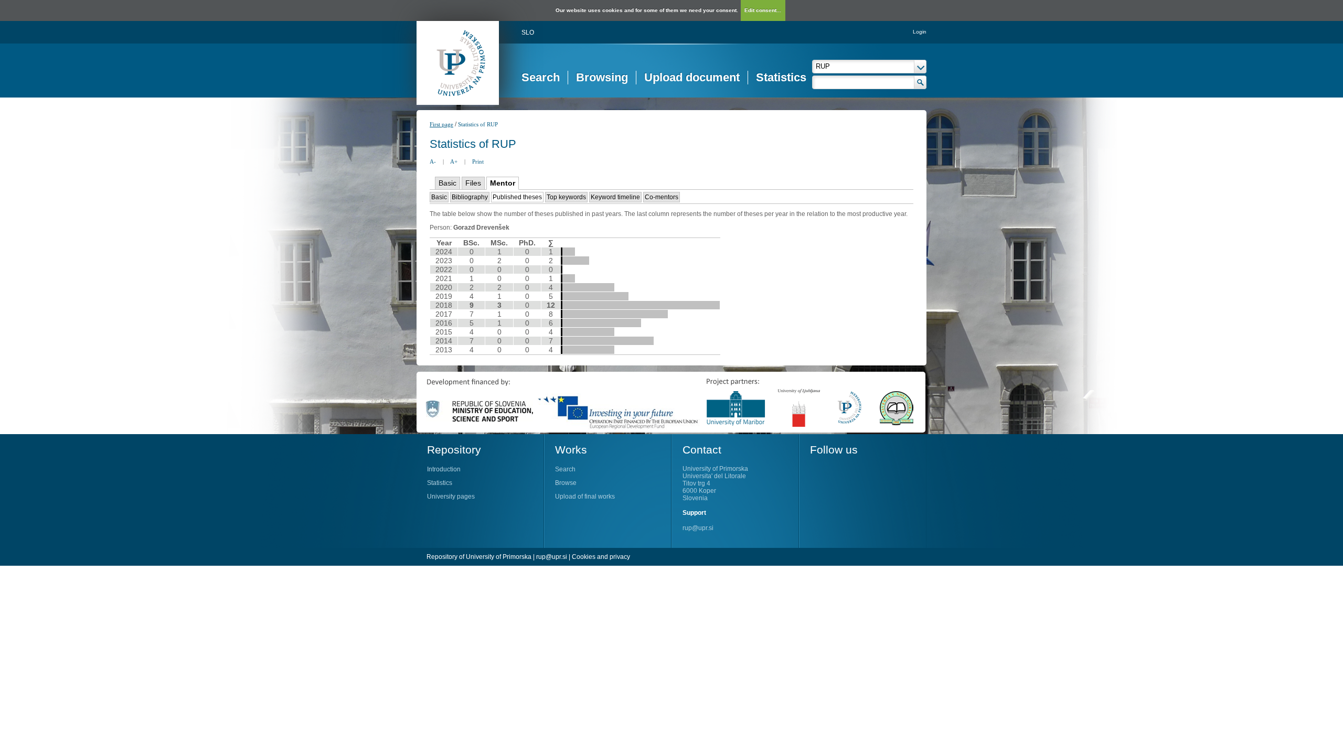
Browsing (602, 77)
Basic (447, 183)
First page (441, 124)
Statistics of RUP (478, 124)
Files (473, 183)
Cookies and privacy (601, 556)
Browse (566, 483)
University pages (451, 496)
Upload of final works (585, 496)
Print (478, 161)
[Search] (920, 82)
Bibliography (470, 197)
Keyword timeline (615, 197)
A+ (453, 161)
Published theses (517, 197)
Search (540, 77)
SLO (527, 32)
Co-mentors (661, 197)
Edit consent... (762, 10)
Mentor (502, 183)
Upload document (692, 77)
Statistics (781, 77)
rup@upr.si (698, 528)
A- (433, 161)
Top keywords (566, 197)
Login (919, 32)
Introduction (444, 469)
